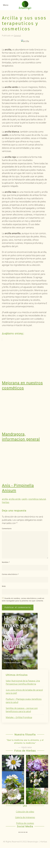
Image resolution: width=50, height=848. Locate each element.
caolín (24, 498)
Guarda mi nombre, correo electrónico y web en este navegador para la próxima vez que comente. (23, 599)
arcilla (5, 498)
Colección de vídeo (25, 811)
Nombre (6, 562)
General (17, 35)
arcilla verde (15, 498)
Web (4, 586)
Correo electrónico (10, 574)
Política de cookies (25, 823)
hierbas (5, 502)
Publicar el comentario (18, 607)
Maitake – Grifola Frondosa (19, 717)
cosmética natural (37, 498)
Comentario (7, 528)
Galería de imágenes (25, 817)
